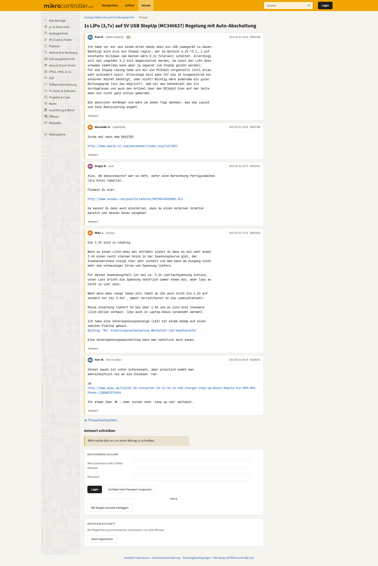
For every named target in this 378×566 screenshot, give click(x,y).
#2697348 (255, 37)
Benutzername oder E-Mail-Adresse (105, 465)
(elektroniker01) (114, 37)
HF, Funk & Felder (60, 40)
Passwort (93, 477)
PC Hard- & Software (62, 91)
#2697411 (255, 166)
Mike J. (99, 233)
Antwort (93, 116)
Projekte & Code (59, 97)
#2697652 (255, 233)
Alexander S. (103, 127)
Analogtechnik (58, 33)
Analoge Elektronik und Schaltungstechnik (109, 17)
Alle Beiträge (57, 21)
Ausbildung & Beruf (61, 110)
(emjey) (110, 233)
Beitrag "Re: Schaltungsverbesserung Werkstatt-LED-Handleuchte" (142, 330)
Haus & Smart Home (62, 65)
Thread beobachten (102, 420)
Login (325, 5)
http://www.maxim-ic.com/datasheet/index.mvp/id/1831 (133, 146)
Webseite (55, 123)
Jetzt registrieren (102, 539)
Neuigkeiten (110, 5)
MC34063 (162, 70)
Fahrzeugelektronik (62, 59)
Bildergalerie (57, 134)
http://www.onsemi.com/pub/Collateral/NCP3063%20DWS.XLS (135, 199)
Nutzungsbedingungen (197, 558)
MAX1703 (127, 137)
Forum (145, 5)
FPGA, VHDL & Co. (60, 72)
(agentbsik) (119, 127)
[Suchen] (309, 5)
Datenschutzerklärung (166, 558)
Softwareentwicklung (63, 84)
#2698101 (255, 360)
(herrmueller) (114, 360)
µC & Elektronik (59, 27)
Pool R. (99, 37)
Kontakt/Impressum (137, 558)
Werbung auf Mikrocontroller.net (234, 558)
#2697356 (255, 127)
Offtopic (54, 116)
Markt (52, 104)
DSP (51, 78)
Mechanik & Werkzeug (63, 53)
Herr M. (99, 360)
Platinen (54, 46)
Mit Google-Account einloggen (109, 508)
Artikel (129, 5)
